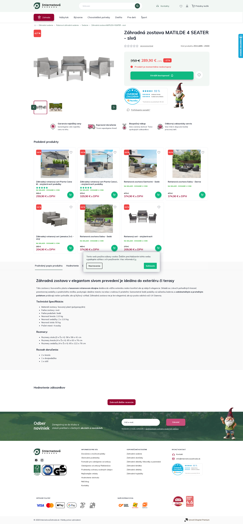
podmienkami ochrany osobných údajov (162, 429)
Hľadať (137, 6)
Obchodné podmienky (90, 458)
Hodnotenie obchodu (90, 477)
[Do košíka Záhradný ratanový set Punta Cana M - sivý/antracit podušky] (70, 195)
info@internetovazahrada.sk (188, 459)
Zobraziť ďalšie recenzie (122, 402)
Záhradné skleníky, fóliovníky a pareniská (144, 462)
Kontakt (179, 454)
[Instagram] (42, 460)
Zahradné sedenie (134, 454)
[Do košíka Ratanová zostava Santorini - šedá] (158, 195)
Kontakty (165, 6)
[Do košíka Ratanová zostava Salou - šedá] (114, 248)
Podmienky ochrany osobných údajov (97, 469)
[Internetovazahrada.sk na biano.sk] (190, 502)
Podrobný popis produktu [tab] (49, 265)
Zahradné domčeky (135, 458)
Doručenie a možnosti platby (93, 454)
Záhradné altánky (134, 469)
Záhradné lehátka (134, 466)
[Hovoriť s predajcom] (138, 109)
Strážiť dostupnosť (159, 75)
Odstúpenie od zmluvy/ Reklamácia (95, 466)
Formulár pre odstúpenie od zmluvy (96, 462)
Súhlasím (150, 266)
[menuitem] (44, 17)
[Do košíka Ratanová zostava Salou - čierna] (202, 195)
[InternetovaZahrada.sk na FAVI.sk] (179, 502)
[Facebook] (36, 460)
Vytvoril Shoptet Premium (198, 520)
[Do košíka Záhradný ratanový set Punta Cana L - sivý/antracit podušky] (114, 195)
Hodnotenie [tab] (72, 265)
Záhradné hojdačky (135, 473)
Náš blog (85, 481)
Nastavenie (94, 266)
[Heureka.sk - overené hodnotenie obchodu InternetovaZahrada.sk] (145, 96)
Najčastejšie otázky (89, 473)
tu (135, 259)
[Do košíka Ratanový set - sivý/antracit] (158, 248)
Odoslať (175, 422)
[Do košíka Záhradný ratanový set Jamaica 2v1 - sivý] (70, 248)
